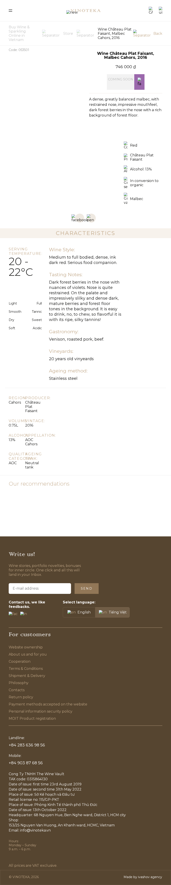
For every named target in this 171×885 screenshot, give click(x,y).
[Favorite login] (139, 82)
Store (68, 33)
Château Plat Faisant (142, 157)
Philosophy (18, 683)
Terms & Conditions (26, 668)
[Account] (160, 10)
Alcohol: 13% (141, 169)
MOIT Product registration (32, 718)
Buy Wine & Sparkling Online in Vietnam (19, 33)
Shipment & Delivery (27, 676)
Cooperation (20, 661)
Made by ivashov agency (143, 877)
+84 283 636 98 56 (27, 745)
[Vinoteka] (86, 10)
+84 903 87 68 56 (26, 762)
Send (86, 589)
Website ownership (26, 647)
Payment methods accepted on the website (48, 704)
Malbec (136, 199)
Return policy (21, 697)
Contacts (16, 690)
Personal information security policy (40, 711)
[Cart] (151, 10)
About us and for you (28, 654)
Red (133, 145)
